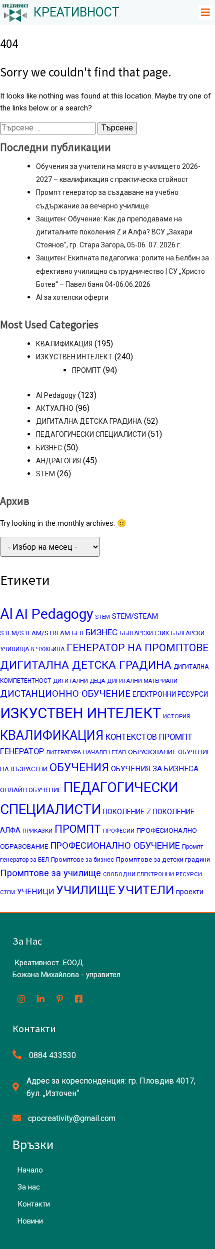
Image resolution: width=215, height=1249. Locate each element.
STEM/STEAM (135, 616)
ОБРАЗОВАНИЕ (152, 752)
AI (6, 613)
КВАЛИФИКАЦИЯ (64, 344)
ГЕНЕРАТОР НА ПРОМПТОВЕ (137, 648)
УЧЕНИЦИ (35, 891)
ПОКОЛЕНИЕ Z (127, 812)
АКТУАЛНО (55, 408)
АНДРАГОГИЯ (58, 461)
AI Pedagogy (56, 395)
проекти (190, 892)
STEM (45, 474)
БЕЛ (78, 633)
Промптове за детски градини (163, 859)
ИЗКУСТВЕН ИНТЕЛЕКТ (74, 357)
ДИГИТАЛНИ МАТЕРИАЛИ (142, 681)
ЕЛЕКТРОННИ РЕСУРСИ (170, 694)
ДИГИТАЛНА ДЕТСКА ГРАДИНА (89, 421)
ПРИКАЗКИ (37, 830)
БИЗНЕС (49, 448)
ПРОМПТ (86, 370)
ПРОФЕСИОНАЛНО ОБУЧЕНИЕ (115, 845)
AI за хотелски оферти (72, 297)
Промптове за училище (50, 873)
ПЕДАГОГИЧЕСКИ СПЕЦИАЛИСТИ (91, 434)
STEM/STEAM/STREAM (35, 633)
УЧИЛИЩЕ (86, 890)
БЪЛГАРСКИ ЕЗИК (144, 633)
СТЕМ (7, 892)
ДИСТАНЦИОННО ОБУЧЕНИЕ (65, 693)
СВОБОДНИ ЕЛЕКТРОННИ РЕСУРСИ (152, 874)
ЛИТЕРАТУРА (63, 752)
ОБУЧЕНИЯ (79, 767)
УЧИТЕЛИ (146, 890)
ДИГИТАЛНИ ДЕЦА (79, 680)
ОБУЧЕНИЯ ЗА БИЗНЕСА (154, 768)
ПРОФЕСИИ (118, 831)
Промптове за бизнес (82, 859)
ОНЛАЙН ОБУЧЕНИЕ (31, 790)
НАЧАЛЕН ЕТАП (104, 752)
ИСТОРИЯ (176, 716)
